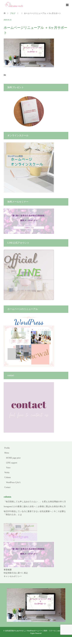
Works (7, 472)
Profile (7, 448)
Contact (7, 487)
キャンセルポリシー (13, 576)
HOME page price (13, 458)
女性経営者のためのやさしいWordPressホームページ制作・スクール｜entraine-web (35, 631)
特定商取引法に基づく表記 (16, 573)
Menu (6, 453)
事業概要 (8, 570)
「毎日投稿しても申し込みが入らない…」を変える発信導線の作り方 (35, 501)
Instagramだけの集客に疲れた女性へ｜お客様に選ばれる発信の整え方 (35, 506)
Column (7, 477)
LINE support (11, 463)
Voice (8, 467)
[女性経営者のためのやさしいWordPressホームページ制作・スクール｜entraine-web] (14, 5)
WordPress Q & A (13, 482)
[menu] (67, 5)
